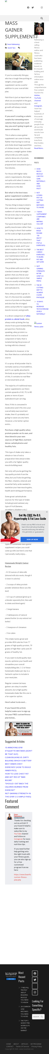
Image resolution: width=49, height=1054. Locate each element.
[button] (30, 516)
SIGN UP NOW (32, 539)
